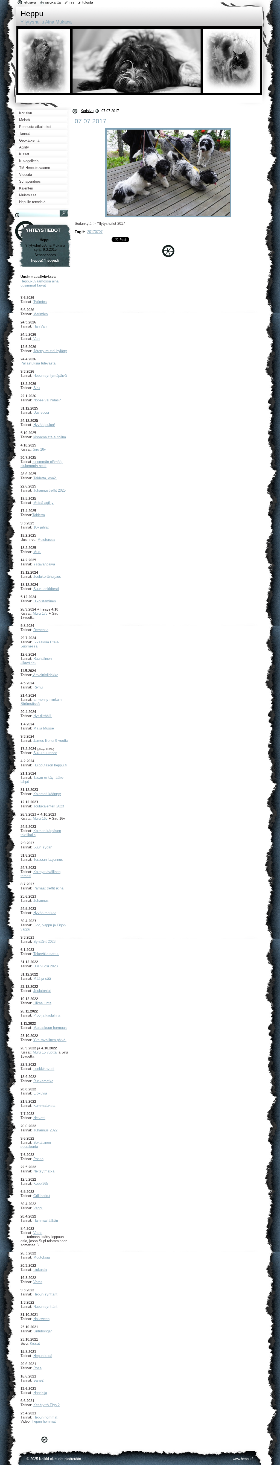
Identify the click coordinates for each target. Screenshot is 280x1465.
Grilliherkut (41, 1196)
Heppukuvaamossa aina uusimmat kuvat (40, 283)
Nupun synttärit (45, 1307)
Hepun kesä (42, 1356)
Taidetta (38, 515)
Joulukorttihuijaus (47, 576)
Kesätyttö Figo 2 (46, 1405)
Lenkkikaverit (43, 1069)
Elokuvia (40, 1093)
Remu (38, 687)
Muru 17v (40, 613)
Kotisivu (87, 111)
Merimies (40, 314)
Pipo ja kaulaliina (46, 1015)
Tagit (79, 231)
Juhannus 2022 (45, 1130)
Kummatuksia (44, 1106)
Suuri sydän (42, 847)
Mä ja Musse (43, 728)
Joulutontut (42, 991)
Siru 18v (39, 449)
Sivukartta (53, 2)
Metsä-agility (43, 503)
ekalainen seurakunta (36, 1144)
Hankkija (40, 1393)
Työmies (40, 302)
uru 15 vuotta (46, 1052)
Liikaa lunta (42, 1003)
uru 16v (42, 818)
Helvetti (39, 1118)
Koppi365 (40, 1183)
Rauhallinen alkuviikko (36, 660)
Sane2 (38, 1380)
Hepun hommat (45, 1417)
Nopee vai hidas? (47, 400)
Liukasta (40, 1270)
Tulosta (87, 2)
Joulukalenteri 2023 (48, 806)
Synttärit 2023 (44, 941)
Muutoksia (41, 1257)
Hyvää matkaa (44, 913)
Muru (37, 552)
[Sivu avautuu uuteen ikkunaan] (168, 217)
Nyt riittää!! (42, 716)
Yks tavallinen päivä (49, 1040)
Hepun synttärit (45, 1294)
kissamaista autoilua (49, 437)
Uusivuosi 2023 (45, 966)
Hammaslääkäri (45, 1220)
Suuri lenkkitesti (46, 589)
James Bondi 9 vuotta (50, 741)
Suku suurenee (45, 753)
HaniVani (40, 326)
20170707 (95, 232)
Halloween (41, 1319)
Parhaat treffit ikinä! (49, 888)
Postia (38, 1159)
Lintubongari (42, 1331)
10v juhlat (41, 527)
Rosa (37, 1368)
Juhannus (41, 900)
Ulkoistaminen (44, 601)
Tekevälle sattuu (46, 954)
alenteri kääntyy (48, 794)
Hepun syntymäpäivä (50, 375)
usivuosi (42, 412)
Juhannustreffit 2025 (49, 490)
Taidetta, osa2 (45, 478)
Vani (36, 339)
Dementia (40, 630)
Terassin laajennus (48, 859)
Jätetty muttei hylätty (50, 351)
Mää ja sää (42, 978)
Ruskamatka (43, 1081)
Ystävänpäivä (44, 564)
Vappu (38, 1208)
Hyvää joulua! (44, 425)
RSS (71, 2)
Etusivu (30, 2)
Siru (36, 388)
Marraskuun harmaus (50, 1028)
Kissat (35, 1343)
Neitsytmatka (43, 1171)
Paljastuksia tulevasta (38, 363)
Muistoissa (46, 540)
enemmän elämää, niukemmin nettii (42, 464)
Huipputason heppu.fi (50, 765)
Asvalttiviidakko (45, 675)
